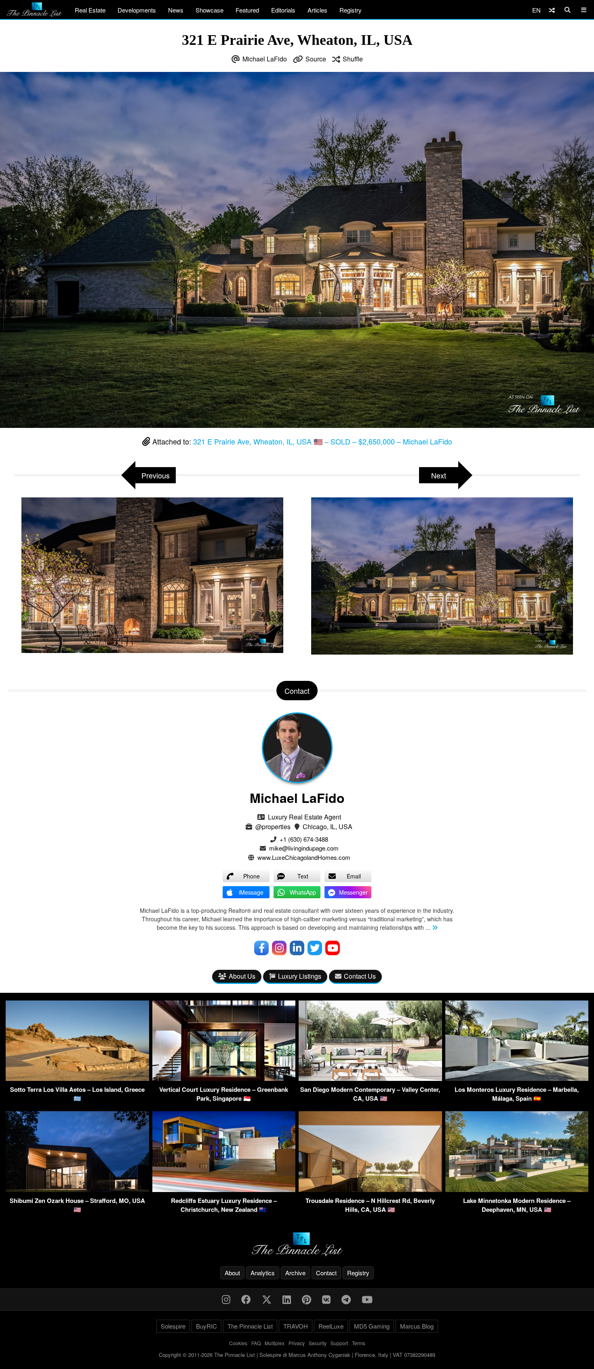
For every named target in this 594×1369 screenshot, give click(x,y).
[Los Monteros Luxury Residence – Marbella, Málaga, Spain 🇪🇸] (517, 1078)
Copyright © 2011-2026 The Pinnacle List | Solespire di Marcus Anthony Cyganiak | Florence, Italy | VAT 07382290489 (297, 1354)
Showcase (209, 10)
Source (315, 58)
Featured (247, 10)
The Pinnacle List (250, 1326)
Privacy (297, 1343)
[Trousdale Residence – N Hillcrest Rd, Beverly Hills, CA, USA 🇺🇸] (370, 1189)
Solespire (173, 1326)
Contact (326, 1272)
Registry (350, 10)
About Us (242, 976)
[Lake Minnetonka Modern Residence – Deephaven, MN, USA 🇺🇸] (517, 1189)
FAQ (256, 1343)
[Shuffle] (552, 10)
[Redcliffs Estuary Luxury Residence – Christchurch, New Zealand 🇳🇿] (224, 1189)
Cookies (238, 1343)
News (175, 10)
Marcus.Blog (417, 1326)
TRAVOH (295, 1326)
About (232, 1272)
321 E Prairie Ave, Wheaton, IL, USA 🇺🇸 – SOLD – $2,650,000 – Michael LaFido (322, 441)
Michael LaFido (264, 58)
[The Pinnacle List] (297, 1244)
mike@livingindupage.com (304, 848)
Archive (295, 1272)
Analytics (263, 1272)
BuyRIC (206, 1326)
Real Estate (90, 10)
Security (317, 1343)
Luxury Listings (299, 976)
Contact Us (360, 976)
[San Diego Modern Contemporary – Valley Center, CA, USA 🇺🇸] (370, 1078)
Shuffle (353, 58)
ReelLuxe (330, 1326)
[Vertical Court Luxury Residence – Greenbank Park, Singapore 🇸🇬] (224, 1078)
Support (339, 1343)
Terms (358, 1343)
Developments (137, 10)
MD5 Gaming (372, 1326)
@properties (273, 826)
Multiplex (274, 1343)
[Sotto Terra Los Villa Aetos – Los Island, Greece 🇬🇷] (77, 1078)
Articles (317, 10)
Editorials (283, 10)
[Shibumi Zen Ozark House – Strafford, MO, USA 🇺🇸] (77, 1189)
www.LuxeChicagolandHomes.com (303, 857)
